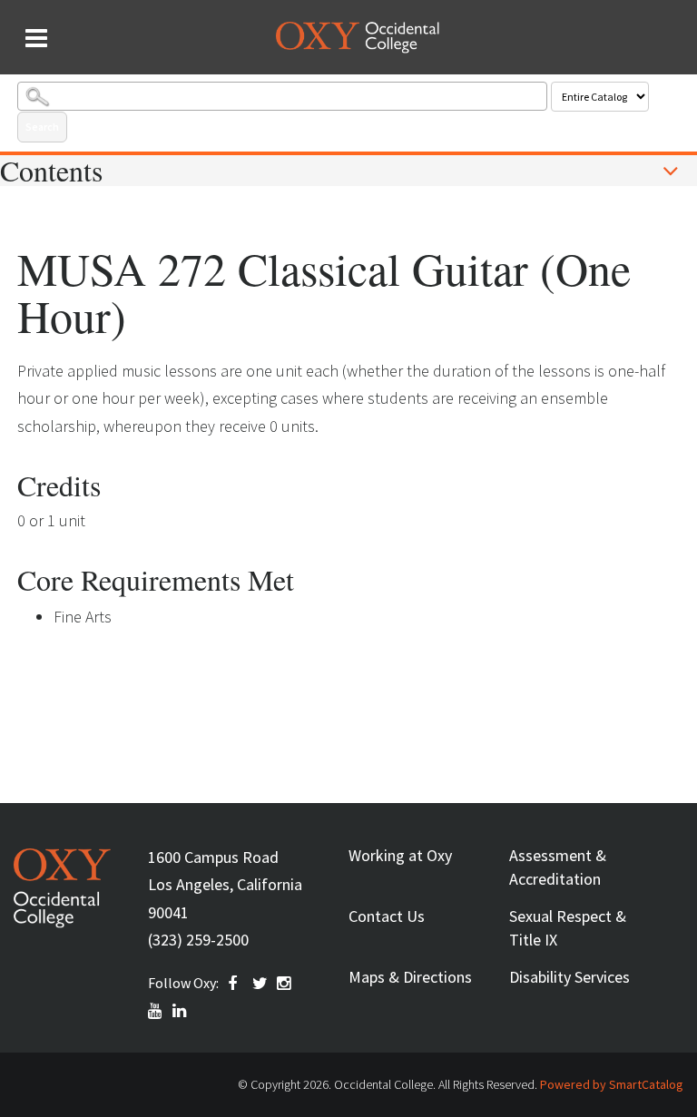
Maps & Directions (410, 976)
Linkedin (180, 1011)
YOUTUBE (156, 1011)
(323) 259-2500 (198, 939)
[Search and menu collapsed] (36, 38)
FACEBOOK (236, 983)
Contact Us (386, 916)
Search (42, 126)
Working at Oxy (400, 855)
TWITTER (260, 983)
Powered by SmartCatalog (611, 1084)
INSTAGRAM (285, 983)
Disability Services (569, 976)
